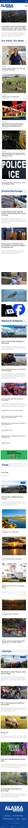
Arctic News (4, 66)
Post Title (4, 472)
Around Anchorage (18, 815)
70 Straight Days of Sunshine (10, 614)
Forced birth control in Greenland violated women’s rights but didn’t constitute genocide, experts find (13, 28)
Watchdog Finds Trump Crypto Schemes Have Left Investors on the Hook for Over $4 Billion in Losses (13, 154)
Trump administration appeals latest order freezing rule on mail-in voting (13, 213)
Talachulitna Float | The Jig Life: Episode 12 (12, 410)
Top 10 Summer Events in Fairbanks (11, 559)
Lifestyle (23, 819)
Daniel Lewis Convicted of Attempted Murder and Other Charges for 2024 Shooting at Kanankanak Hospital (12, 125)
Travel (3, 530)
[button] (26, 6)
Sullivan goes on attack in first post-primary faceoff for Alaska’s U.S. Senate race (13, 245)
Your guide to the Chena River (10, 532)
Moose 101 (4, 733)
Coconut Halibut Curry (7, 430)
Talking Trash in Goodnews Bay (10, 96)
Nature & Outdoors (8, 819)
